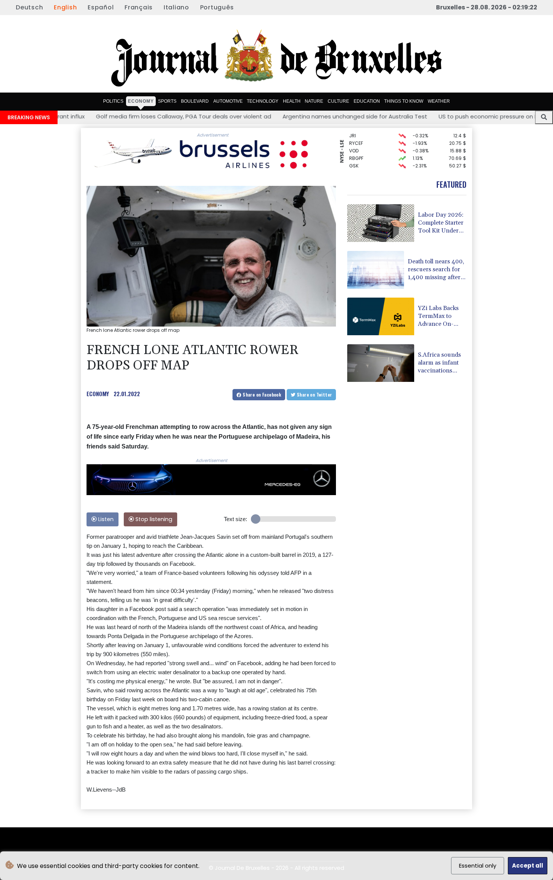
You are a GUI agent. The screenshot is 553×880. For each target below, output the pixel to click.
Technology (262, 100)
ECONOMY (98, 393)
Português (217, 7)
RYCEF (356, 136)
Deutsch (29, 7)
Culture (338, 100)
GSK (354, 158)
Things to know (403, 100)
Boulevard (195, 100)
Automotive (228, 100)
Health (292, 100)
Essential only (477, 865)
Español (101, 7)
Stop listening (153, 519)
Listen (105, 519)
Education (367, 100)
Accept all (527, 865)
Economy (141, 100)
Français (139, 7)
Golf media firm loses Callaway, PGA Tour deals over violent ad (135, 116)
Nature (314, 100)
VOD (354, 143)
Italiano (176, 7)
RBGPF (356, 151)
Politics (113, 100)
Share (261, 394)
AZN (353, 166)
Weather (439, 100)
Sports (167, 100)
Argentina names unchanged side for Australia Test (306, 116)
